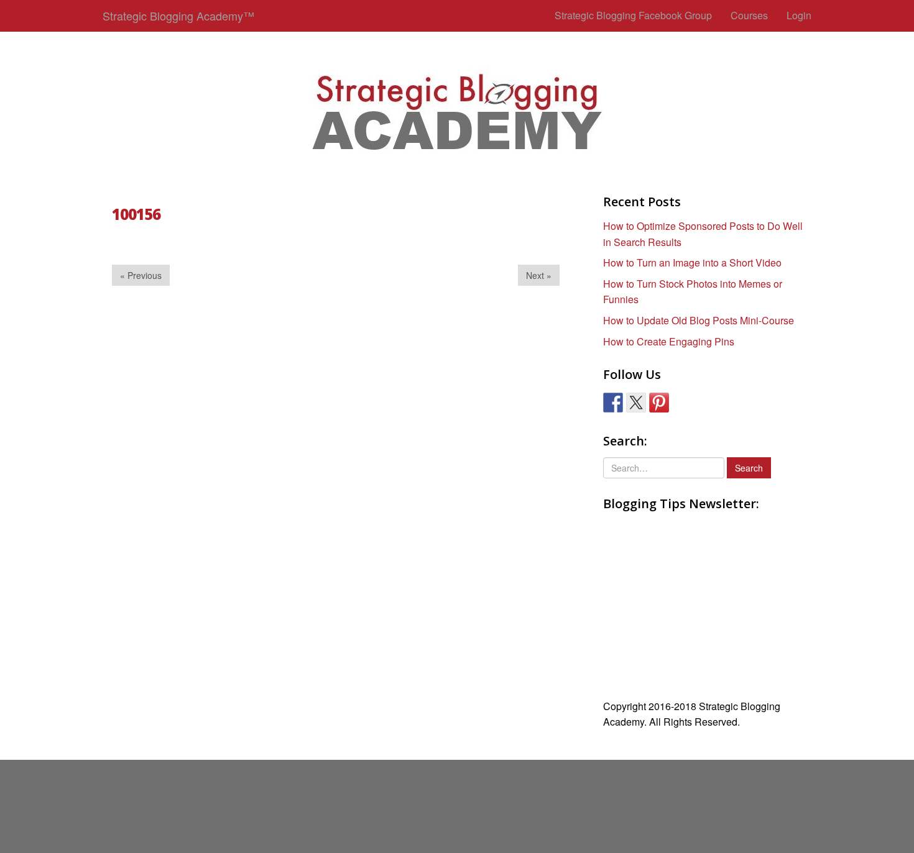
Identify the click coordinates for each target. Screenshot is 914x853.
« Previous (141, 275)
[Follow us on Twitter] (636, 403)
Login (799, 15)
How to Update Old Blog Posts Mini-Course (698, 320)
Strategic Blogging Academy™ (178, 15)
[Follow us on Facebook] (613, 403)
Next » (539, 275)
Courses (749, 15)
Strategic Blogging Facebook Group (633, 15)
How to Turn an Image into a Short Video (692, 262)
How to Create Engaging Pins (668, 341)
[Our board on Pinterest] (659, 403)
